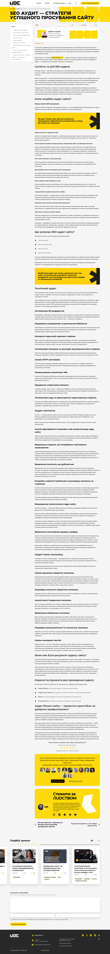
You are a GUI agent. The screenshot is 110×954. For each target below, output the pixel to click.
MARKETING (16, 877)
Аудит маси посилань (19, 43)
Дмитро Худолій (54, 31)
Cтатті (18, 8)
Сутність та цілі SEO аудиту (20, 30)
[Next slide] (99, 840)
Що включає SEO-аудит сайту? (21, 35)
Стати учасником (57, 781)
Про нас (39, 3)
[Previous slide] (92, 840)
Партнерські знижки (59, 3)
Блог (70, 3)
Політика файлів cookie (65, 946)
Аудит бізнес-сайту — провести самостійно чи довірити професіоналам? (21, 57)
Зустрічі (47, 3)
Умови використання (65, 943)
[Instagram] (54, 815)
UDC (11, 8)
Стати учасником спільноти (90, 3)
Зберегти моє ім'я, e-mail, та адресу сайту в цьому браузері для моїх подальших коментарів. (40, 919)
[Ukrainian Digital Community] (15, 3)
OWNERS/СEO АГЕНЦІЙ (57, 877)
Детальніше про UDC (75, 781)
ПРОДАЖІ (23, 877)
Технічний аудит (17, 37)
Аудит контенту (17, 40)
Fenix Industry (56, 57)
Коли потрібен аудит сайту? (21, 32)
